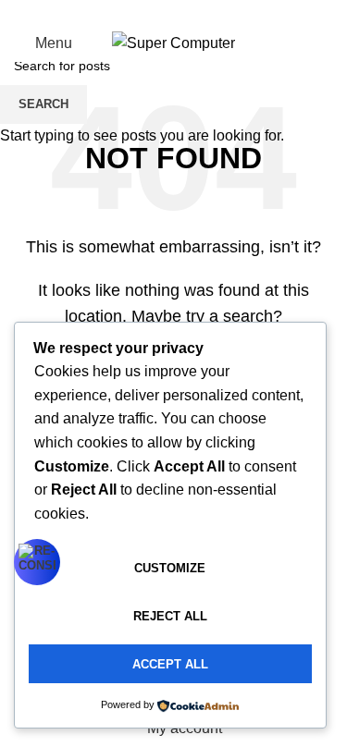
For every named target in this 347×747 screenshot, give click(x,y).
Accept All (170, 664)
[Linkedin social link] (196, 12)
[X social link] (152, 12)
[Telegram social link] (218, 12)
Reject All (170, 616)
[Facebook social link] (129, 12)
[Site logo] (173, 42)
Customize (169, 568)
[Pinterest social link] (174, 12)
